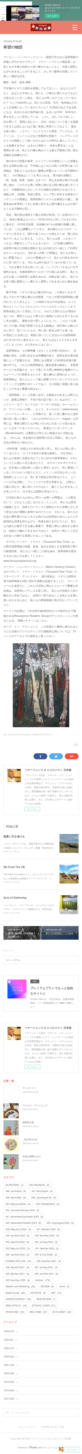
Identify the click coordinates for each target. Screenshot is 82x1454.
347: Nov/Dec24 (42, 1191)
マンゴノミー (29, 1087)
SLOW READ (15, 1184)
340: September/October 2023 (23, 1222)
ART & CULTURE (46, 1254)
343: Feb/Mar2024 (47, 1203)
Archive (42, 1280)
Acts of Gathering (15, 897)
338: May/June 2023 (18, 1229)
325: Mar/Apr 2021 (17, 1273)
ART (56, 1292)
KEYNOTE (38, 1292)
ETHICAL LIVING (43, 1305)
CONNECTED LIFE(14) (42, 734)
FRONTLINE (15, 1311)
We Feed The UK (14, 867)
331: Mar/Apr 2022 (47, 1248)
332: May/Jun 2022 (18, 1248)
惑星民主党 (28, 1122)
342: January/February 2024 (22, 1210)
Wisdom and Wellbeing (20, 1286)
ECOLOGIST (61, 1311)
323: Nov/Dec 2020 (18, 1280)
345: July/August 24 (43, 1197)
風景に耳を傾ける (14, 836)
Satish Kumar (15, 1292)
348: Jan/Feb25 (16, 1191)
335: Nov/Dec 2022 (47, 1235)
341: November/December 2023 (24, 1216)
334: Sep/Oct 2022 (17, 1241)
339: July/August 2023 (60, 1222)
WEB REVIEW (45, 1299)
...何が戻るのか (30, 1139)
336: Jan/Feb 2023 (17, 1235)
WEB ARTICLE (16, 1305)
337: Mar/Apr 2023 (48, 1229)
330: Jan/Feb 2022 (17, 1254)
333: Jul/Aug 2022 (46, 1241)
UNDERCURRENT (18, 1299)
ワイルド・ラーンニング (35, 1105)
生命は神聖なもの (32, 1156)
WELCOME (38, 1311)
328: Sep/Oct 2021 (17, 1267)
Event (64, 1286)
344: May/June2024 (18, 1203)
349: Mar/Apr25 (39, 1184)
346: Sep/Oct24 (16, 1197)
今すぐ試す (52, 16)
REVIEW (47, 1286)
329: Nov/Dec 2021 (49, 1261)
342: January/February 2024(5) (17, 734)
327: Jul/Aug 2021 (46, 1267)
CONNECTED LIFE (18, 1261)
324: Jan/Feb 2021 (46, 1273)
